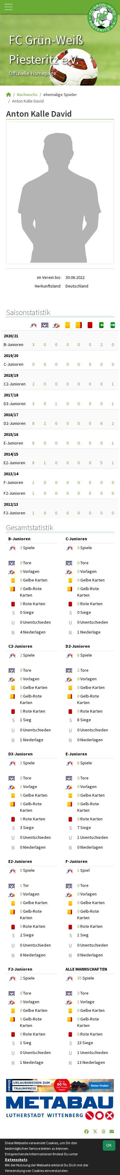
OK (109, 1145)
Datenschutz (16, 1159)
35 (79, 978)
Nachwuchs (27, 94)
